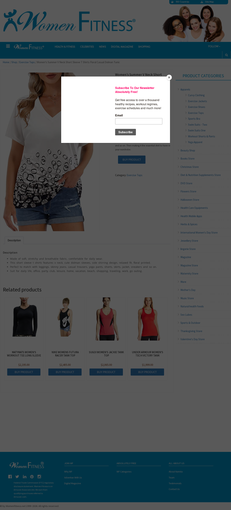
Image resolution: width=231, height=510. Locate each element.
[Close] (169, 77)
